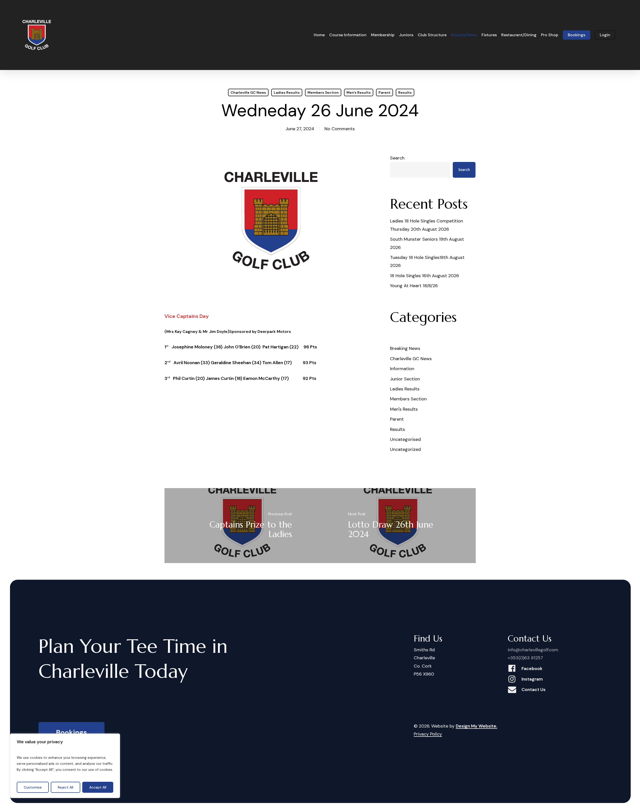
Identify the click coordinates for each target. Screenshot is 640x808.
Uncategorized (405, 449)
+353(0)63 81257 (525, 658)
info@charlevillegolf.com (533, 650)
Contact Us (534, 690)
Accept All (97, 787)
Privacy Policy (428, 734)
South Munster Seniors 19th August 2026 (427, 243)
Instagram (532, 679)
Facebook (532, 669)
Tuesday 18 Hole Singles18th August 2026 (427, 261)
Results (405, 92)
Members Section (323, 92)
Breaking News (405, 348)
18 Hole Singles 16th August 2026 (424, 276)
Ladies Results (287, 92)
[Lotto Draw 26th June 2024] (398, 525)
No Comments (339, 129)
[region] (65, 766)
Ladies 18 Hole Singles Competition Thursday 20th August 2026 (426, 225)
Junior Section (405, 379)
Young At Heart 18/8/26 (414, 286)
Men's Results (358, 92)
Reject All (65, 787)
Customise (33, 787)
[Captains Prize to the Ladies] (242, 525)
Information (402, 369)
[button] (71, 733)
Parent (384, 92)
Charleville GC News (248, 92)
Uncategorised (405, 439)
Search (397, 158)
